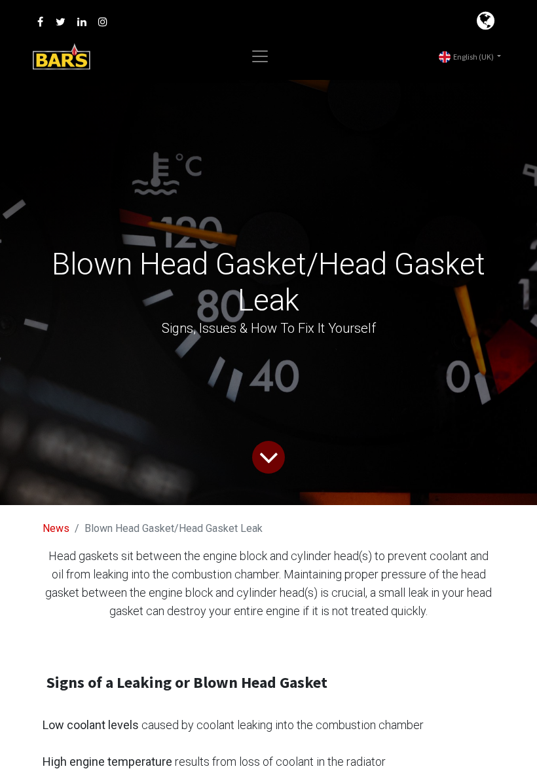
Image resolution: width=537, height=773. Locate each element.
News (56, 528)
